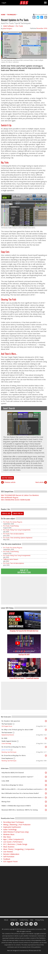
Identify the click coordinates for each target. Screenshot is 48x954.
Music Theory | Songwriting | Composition (18, 849)
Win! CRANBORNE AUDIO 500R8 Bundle (15, 500)
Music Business (8, 847)
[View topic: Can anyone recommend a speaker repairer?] (46, 777)
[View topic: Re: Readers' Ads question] (46, 721)
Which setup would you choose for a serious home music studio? (23, 797)
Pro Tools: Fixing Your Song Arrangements (16, 530)
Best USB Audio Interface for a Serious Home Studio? (20, 793)
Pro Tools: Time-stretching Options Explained (17, 538)
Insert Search (9, 408)
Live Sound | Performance (12, 842)
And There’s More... (9, 353)
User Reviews (8, 852)
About (6, 920)
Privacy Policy (39, 920)
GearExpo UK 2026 (24, 654)
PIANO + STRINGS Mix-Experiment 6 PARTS (16, 806)
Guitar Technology (6, 743)
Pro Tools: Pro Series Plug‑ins (12, 522)
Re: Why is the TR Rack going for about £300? (17, 730)
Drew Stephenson (7, 758)
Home (3, 15)
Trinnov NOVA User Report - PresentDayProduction (24, 678)
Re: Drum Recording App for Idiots (14, 747)
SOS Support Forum (7, 726)
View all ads (6, 513)
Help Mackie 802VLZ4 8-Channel (13, 773)
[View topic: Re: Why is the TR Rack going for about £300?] (46, 730)
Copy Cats (5, 251)
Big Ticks (5, 162)
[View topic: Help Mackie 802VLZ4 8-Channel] (46, 773)
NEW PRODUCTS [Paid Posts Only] (16, 832)
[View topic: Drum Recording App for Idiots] (46, 785)
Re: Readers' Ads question (11, 721)
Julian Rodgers (7, 28)
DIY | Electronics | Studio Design (15, 844)
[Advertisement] (24, 590)
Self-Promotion (8, 856)
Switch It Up (6, 125)
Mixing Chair (6, 802)
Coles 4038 (5, 781)
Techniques (11, 15)
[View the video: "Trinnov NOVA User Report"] (24, 667)
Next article (39, 482)
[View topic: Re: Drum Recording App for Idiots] (46, 747)
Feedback (6, 859)
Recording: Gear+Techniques (9, 752)
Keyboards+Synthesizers (8, 735)
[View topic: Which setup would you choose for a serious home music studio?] (46, 798)
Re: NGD (4, 738)
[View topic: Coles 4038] (46, 781)
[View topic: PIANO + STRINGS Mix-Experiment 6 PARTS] (46, 806)
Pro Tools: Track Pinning (11, 526)
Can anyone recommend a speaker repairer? (17, 777)
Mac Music (7, 837)
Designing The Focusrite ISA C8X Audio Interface (24, 631)
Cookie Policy (24, 920)
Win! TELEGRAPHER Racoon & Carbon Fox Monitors (20, 495)
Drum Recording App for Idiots (12, 785)
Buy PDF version (7, 478)
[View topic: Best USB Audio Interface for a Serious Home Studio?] (46, 793)
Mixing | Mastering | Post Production (16, 824)
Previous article (9, 482)
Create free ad (18, 513)
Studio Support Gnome (9, 741)
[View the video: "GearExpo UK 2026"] (24, 643)
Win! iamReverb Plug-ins (9, 497)
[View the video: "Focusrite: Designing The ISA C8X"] (24, 620)
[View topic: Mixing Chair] (46, 802)
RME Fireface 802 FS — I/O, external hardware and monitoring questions (23, 789)
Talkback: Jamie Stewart (10, 559)
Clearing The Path (8, 299)
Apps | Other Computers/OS (13, 839)
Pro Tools (19, 26)
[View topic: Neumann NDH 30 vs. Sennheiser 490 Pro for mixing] (46, 810)
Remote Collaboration (11, 854)
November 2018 (42, 28)
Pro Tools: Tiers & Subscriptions (13, 534)
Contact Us (13, 920)
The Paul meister (7, 724)
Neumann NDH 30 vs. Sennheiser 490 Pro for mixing (20, 810)
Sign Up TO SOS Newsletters (24, 571)
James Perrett (6, 750)
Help (31, 920)
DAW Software (8, 26)
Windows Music (9, 834)
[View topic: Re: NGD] (46, 738)
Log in (4, 3)
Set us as (41, 14)
